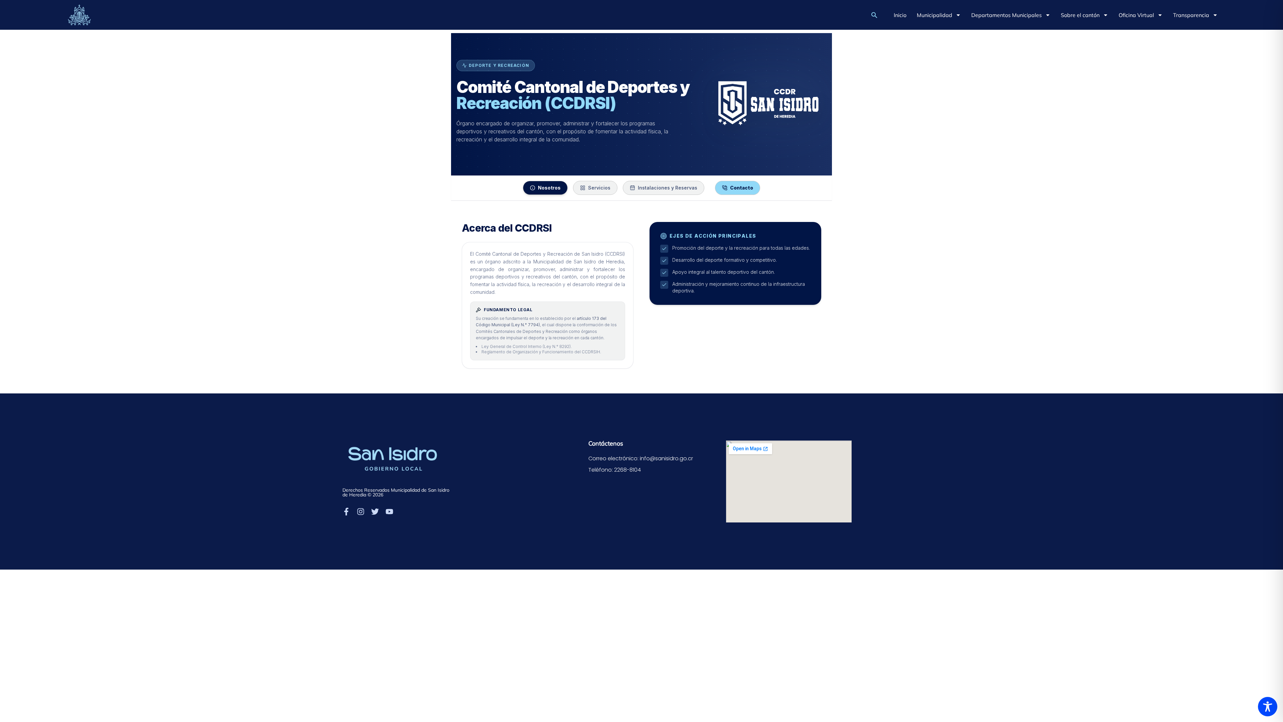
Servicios (599, 188)
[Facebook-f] (346, 511)
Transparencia (1191, 15)
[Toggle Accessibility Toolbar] (1267, 706)
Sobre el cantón (1080, 15)
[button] (874, 15)
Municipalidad (934, 15)
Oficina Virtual (1136, 15)
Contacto (741, 188)
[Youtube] (389, 511)
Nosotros (549, 188)
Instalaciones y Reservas (667, 188)
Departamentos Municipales (1006, 15)
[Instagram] (361, 511)
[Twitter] (375, 511)
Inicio (900, 15)
